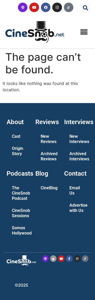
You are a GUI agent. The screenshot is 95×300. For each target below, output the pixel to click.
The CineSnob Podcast (21, 193)
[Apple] (53, 258)
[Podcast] (22, 7)
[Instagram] (57, 7)
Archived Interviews (78, 156)
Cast (16, 136)
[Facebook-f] (69, 258)
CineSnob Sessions (21, 213)
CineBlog (49, 187)
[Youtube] (34, 7)
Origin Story (17, 151)
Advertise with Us (78, 208)
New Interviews (78, 139)
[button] (85, 8)
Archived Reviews (49, 156)
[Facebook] (45, 7)
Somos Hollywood (21, 230)
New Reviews (48, 139)
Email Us (74, 190)
